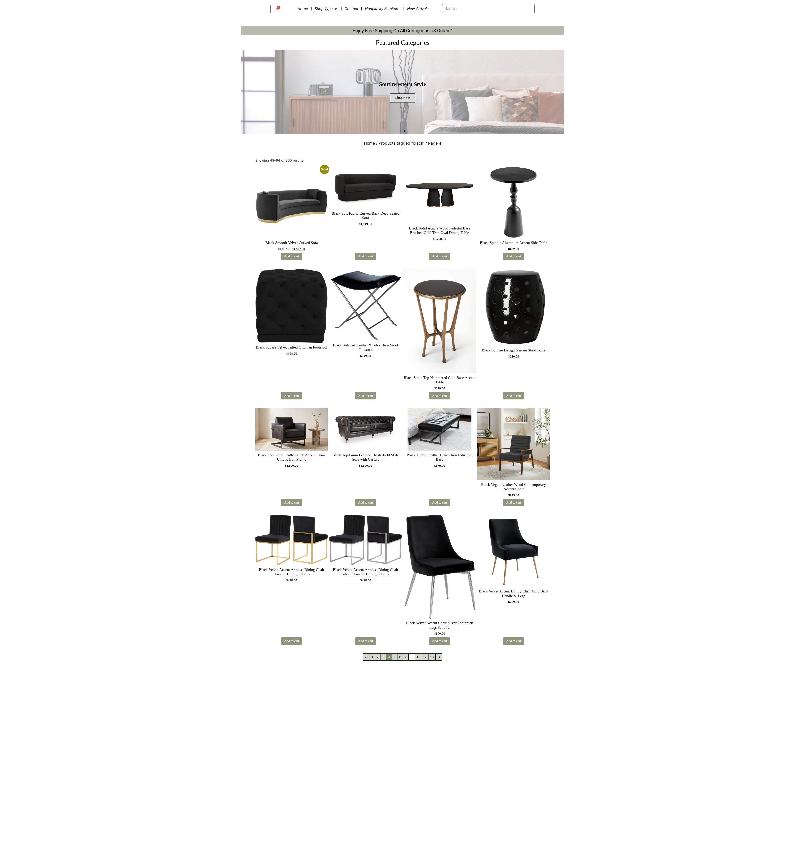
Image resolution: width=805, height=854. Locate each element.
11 (418, 657)
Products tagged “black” (402, 143)
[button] (245, 92)
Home (369, 143)
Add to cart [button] (291, 256)
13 (432, 657)
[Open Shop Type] (336, 9)
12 (425, 657)
